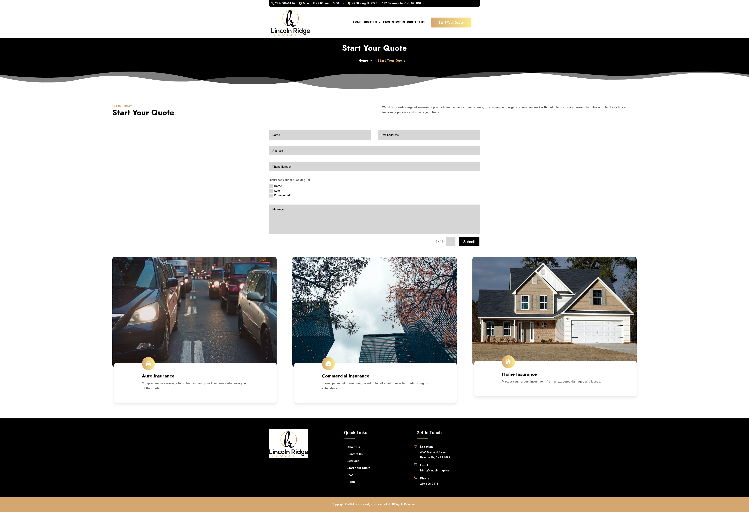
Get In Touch (429, 432)
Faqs (386, 22)
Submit (469, 241)
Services (398, 22)
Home (357, 22)
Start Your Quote (451, 22)
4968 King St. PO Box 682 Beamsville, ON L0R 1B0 (386, 3)
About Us (370, 22)
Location (426, 446)
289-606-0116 (285, 3)
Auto (277, 190)
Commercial (282, 195)
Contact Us (416, 22)
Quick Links (355, 432)
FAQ (350, 475)
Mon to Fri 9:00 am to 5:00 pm (323, 3)
